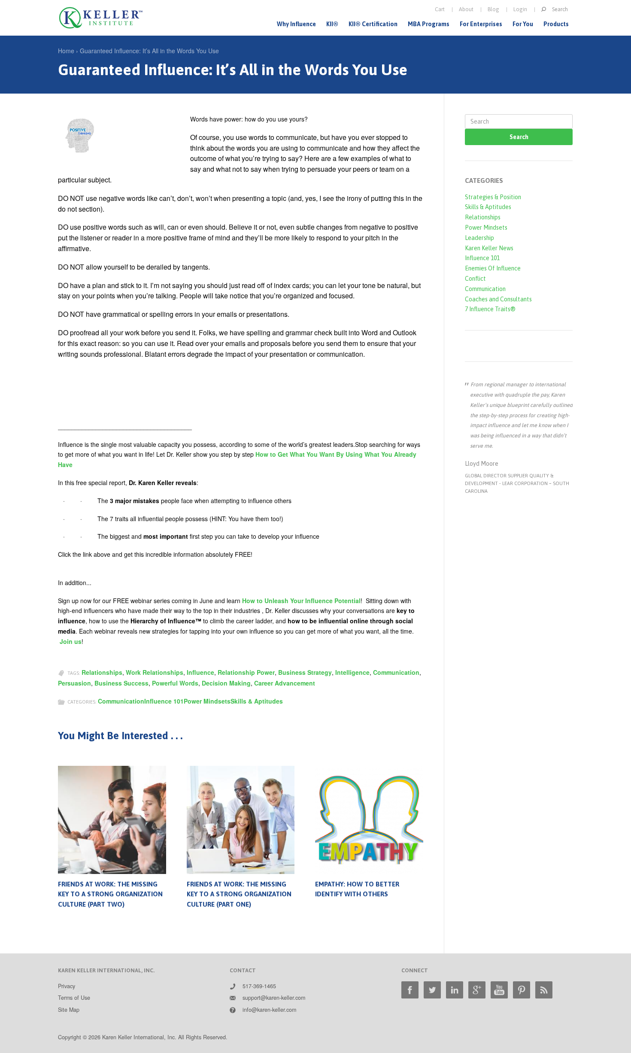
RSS (543, 989)
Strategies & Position (493, 197)
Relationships (102, 672)
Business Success (121, 683)
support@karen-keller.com (274, 997)
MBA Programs (428, 24)
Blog (493, 9)
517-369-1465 (259, 986)
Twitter (432, 989)
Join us (71, 641)
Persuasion (74, 683)
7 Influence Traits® (490, 309)
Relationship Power (246, 672)
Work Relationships (154, 672)
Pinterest (521, 989)
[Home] (101, 18)
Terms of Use (74, 997)
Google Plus (476, 989)
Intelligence (352, 672)
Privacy (66, 986)
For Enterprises (481, 24)
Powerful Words (175, 683)
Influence (200, 672)
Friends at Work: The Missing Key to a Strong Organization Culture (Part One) (239, 894)
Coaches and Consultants (498, 299)
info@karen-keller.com (269, 1010)
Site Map (68, 1010)
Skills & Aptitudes (257, 701)
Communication (396, 672)
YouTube (499, 989)
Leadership (479, 237)
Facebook (410, 989)
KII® (332, 24)
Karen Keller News (489, 248)
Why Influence (296, 24)
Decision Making (226, 683)
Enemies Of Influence (493, 268)
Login (520, 9)
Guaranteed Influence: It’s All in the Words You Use (149, 50)
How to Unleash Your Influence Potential (301, 600)
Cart (440, 9)
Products (556, 24)
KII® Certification (373, 24)
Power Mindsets (207, 701)
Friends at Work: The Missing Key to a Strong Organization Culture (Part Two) (110, 894)
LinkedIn (454, 989)
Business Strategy (305, 672)
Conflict (475, 278)
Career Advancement (284, 683)
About (466, 9)
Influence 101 (164, 701)
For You (523, 24)
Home (66, 50)
